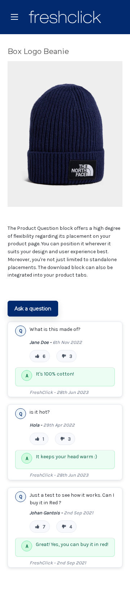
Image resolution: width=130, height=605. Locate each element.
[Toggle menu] (14, 17)
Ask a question (32, 308)
